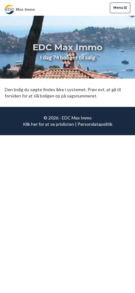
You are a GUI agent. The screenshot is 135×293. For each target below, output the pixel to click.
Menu (118, 7)
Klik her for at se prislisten (48, 124)
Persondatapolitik (95, 124)
